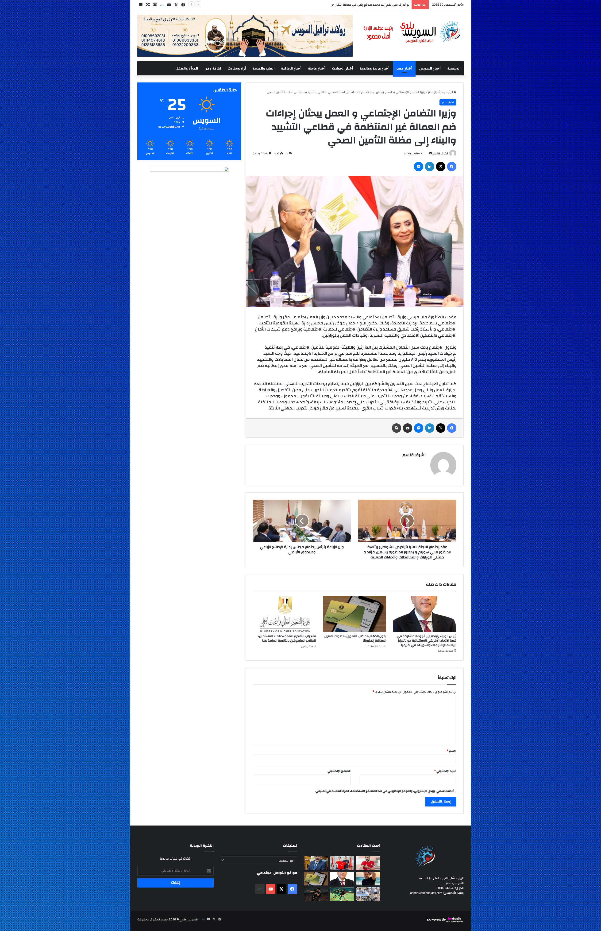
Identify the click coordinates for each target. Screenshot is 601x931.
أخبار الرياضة (291, 68)
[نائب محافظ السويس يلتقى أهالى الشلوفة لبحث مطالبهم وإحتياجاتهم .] (368, 894)
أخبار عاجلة (316, 68)
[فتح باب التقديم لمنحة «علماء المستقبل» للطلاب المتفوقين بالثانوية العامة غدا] (284, 614)
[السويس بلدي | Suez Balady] (412, 32)
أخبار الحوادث (342, 68)
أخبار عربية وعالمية (374, 68)
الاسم (451, 751)
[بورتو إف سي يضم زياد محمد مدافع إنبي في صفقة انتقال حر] (342, 863)
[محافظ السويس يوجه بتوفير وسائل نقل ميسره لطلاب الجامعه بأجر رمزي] (316, 863)
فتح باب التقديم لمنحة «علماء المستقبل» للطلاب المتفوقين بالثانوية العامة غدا (287, 638)
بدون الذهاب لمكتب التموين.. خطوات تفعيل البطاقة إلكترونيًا (355, 638)
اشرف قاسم (440, 153)
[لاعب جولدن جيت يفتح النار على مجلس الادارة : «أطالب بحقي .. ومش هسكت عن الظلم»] (368, 863)
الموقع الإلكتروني (339, 771)
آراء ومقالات (236, 68)
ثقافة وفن (212, 68)
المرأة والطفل (187, 68)
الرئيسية (453, 68)
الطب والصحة (263, 68)
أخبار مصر (404, 68)
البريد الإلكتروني (445, 771)
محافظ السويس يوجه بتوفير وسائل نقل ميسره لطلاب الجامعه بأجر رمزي (362, 5)
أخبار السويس (430, 68)
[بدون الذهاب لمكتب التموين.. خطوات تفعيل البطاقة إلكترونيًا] (354, 614)
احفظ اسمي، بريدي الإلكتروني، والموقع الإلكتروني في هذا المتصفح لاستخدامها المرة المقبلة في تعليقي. (384, 791)
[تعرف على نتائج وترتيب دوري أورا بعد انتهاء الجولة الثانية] (342, 894)
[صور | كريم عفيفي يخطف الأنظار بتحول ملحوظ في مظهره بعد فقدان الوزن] (368, 878)
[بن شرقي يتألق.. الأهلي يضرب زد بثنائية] (316, 894)
